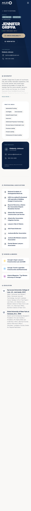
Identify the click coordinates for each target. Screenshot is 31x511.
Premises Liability (10, 128)
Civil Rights (8, 111)
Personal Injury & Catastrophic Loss (15, 125)
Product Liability (10, 131)
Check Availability (14, 35)
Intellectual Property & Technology (14, 121)
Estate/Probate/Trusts (11, 115)
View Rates (11, 41)
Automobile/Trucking (11, 108)
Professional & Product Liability (14, 135)
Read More (5, 96)
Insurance (8, 118)
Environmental (18, 111)
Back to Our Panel (10, 11)
